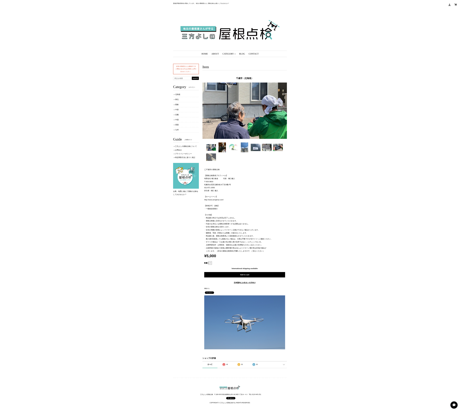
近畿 (177, 115)
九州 (177, 130)
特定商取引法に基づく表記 (185, 157)
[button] (229, 54)
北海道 (177, 94)
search (195, 78)
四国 (177, 125)
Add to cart (244, 275)
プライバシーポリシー (183, 154)
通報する (207, 288)
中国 (177, 120)
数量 (206, 263)
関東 (177, 105)
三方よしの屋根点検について (186, 146)
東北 (177, 99)
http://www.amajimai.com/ (214, 200)
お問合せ (178, 150)
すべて (210, 364)
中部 (177, 110)
